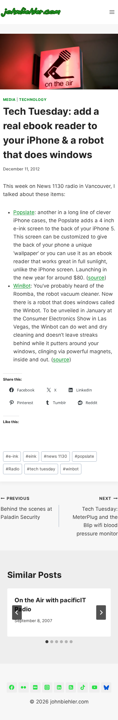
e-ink (12, 456)
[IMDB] (35, 687)
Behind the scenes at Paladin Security (26, 508)
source (96, 278)
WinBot (22, 286)
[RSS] (71, 687)
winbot (71, 468)
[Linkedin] (59, 687)
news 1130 (55, 456)
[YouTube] (94, 687)
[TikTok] (82, 687)
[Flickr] (23, 687)
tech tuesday (41, 468)
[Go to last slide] (17, 612)
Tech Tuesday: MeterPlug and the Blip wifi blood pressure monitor (95, 516)
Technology (33, 99)
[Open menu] (112, 12)
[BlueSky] (106, 687)
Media (9, 99)
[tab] (46, 641)
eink (31, 456)
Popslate (23, 212)
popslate (84, 456)
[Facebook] (12, 687)
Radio (12, 468)
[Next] (101, 612)
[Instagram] (47, 687)
